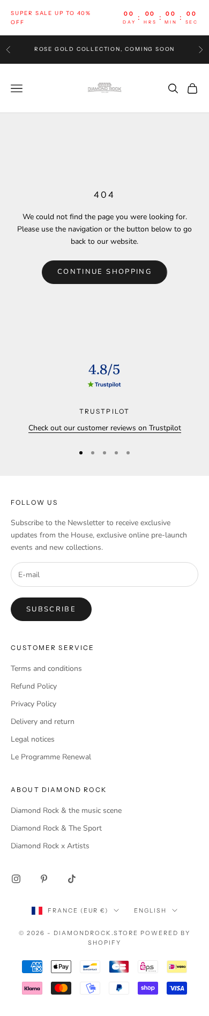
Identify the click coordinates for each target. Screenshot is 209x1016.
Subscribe (51, 609)
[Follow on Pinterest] (44, 878)
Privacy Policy (33, 704)
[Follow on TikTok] (71, 878)
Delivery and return (42, 721)
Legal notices (33, 739)
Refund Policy (34, 686)
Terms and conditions (46, 668)
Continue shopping (104, 272)
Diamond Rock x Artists (50, 846)
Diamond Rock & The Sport (56, 828)
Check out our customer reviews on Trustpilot (104, 428)
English (150, 910)
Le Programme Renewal (51, 757)
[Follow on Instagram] (16, 878)
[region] (104, 396)
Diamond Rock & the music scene (66, 810)
